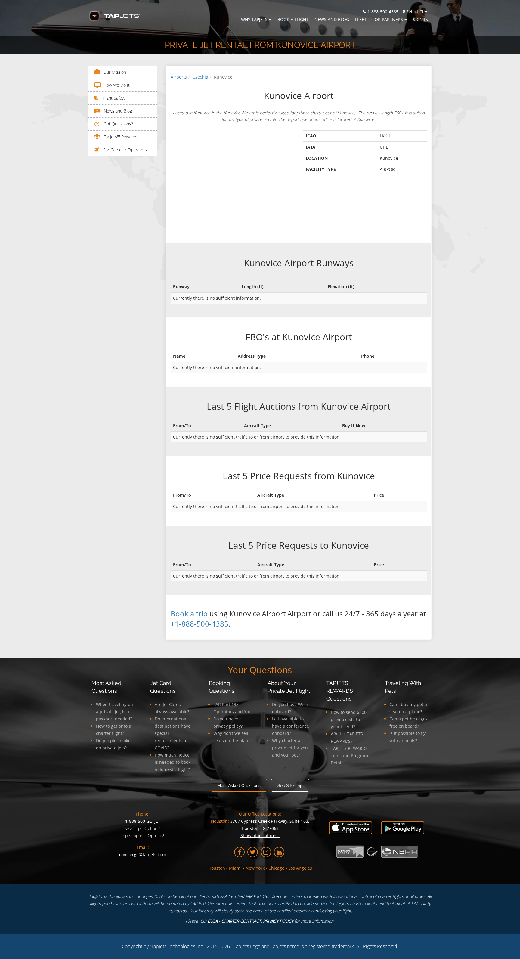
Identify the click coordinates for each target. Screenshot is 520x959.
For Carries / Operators (124, 150)
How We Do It (117, 85)
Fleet (361, 19)
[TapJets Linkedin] (279, 852)
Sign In (421, 19)
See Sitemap (290, 785)
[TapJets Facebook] (239, 852)
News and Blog (331, 19)
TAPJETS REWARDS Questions (339, 691)
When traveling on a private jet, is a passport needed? (114, 712)
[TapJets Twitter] (252, 852)
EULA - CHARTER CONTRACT (234, 921)
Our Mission (114, 72)
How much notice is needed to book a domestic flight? (172, 762)
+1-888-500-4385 (199, 624)
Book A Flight (292, 19)
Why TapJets (254, 19)
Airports (179, 77)
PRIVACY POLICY (278, 921)
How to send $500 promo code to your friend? (349, 719)
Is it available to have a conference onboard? (290, 726)
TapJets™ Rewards (120, 137)
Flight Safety (113, 98)
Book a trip (189, 613)
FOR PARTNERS (388, 19)
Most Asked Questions (239, 785)
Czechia (200, 77)
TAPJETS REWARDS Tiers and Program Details (349, 755)
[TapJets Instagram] (266, 852)
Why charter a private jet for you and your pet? (290, 748)
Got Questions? (117, 124)
